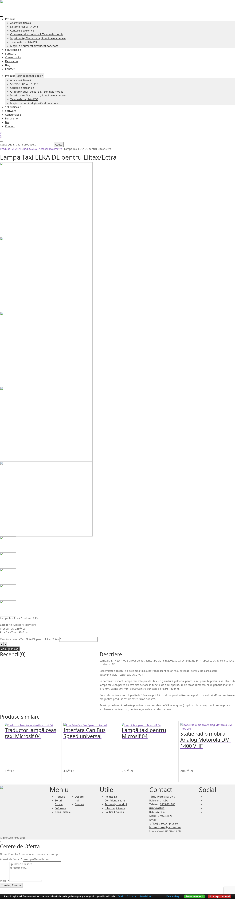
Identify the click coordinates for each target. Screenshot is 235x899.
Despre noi (11, 61)
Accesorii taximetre (50, 149)
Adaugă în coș (9, 649)
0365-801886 (167, 804)
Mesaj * (4, 881)
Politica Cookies (114, 812)
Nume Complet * (10, 854)
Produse (10, 19)
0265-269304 (156, 812)
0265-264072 (156, 808)
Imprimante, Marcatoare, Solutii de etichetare (38, 38)
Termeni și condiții (116, 804)
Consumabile (13, 57)
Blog (8, 65)
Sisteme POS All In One (24, 26)
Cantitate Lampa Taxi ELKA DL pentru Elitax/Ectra (29, 639)
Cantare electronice (22, 30)
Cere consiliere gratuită (34, 777)
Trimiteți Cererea (11, 885)
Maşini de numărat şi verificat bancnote (34, 46)
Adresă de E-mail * (11, 859)
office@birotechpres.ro (164, 823)
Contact (10, 69)
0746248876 (165, 816)
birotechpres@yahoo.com (165, 827)
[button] (57, 771)
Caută (58, 144)
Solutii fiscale (13, 49)
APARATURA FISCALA (24, 149)
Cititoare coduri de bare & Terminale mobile (36, 34)
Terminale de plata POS (24, 42)
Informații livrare (115, 808)
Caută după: (7, 144)
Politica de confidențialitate (138, 896)
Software (10, 53)
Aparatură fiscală (20, 23)
